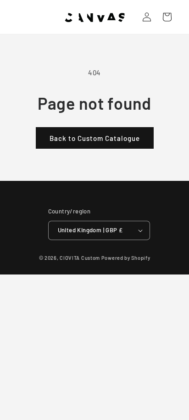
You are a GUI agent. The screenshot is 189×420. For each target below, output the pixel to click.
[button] (167, 17)
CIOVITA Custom (80, 258)
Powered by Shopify (125, 258)
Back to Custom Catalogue (95, 138)
